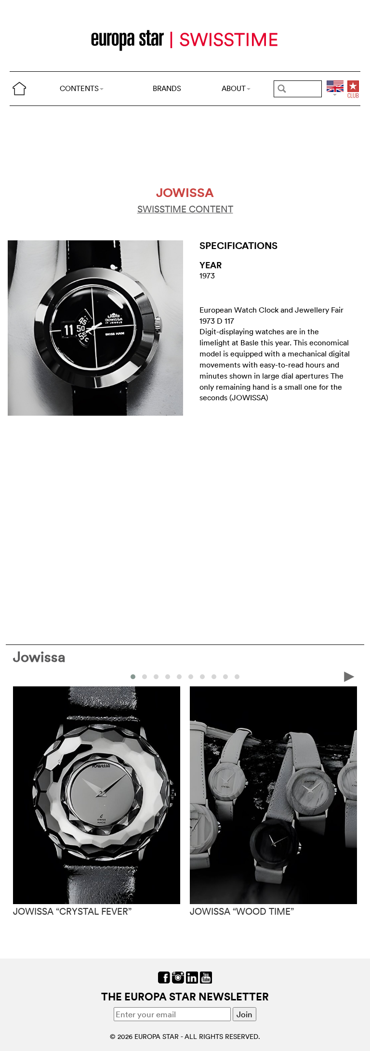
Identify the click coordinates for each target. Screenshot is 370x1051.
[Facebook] (164, 976)
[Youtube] (206, 976)
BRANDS (167, 88)
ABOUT (234, 88)
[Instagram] (178, 976)
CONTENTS (79, 88)
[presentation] (20, 676)
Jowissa (39, 657)
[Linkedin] (192, 976)
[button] (133, 676)
